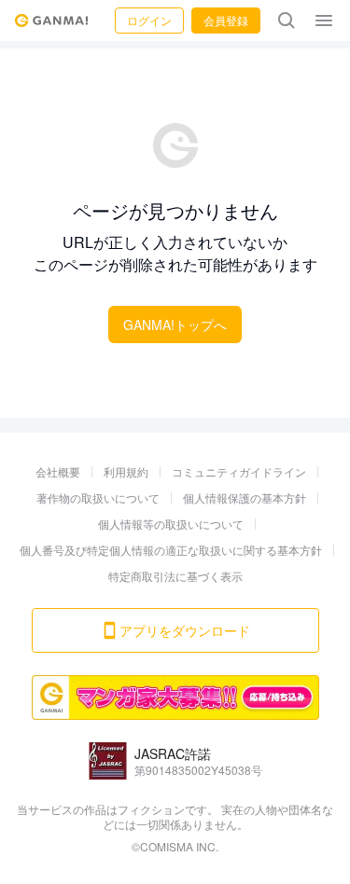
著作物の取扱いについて (98, 497)
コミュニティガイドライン (239, 471)
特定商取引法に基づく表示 (175, 576)
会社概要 (57, 471)
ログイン (149, 20)
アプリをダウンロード (184, 630)
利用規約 (126, 471)
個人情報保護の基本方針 (244, 497)
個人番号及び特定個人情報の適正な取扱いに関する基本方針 (171, 550)
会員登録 (225, 20)
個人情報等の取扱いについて (171, 524)
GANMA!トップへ (175, 324)
